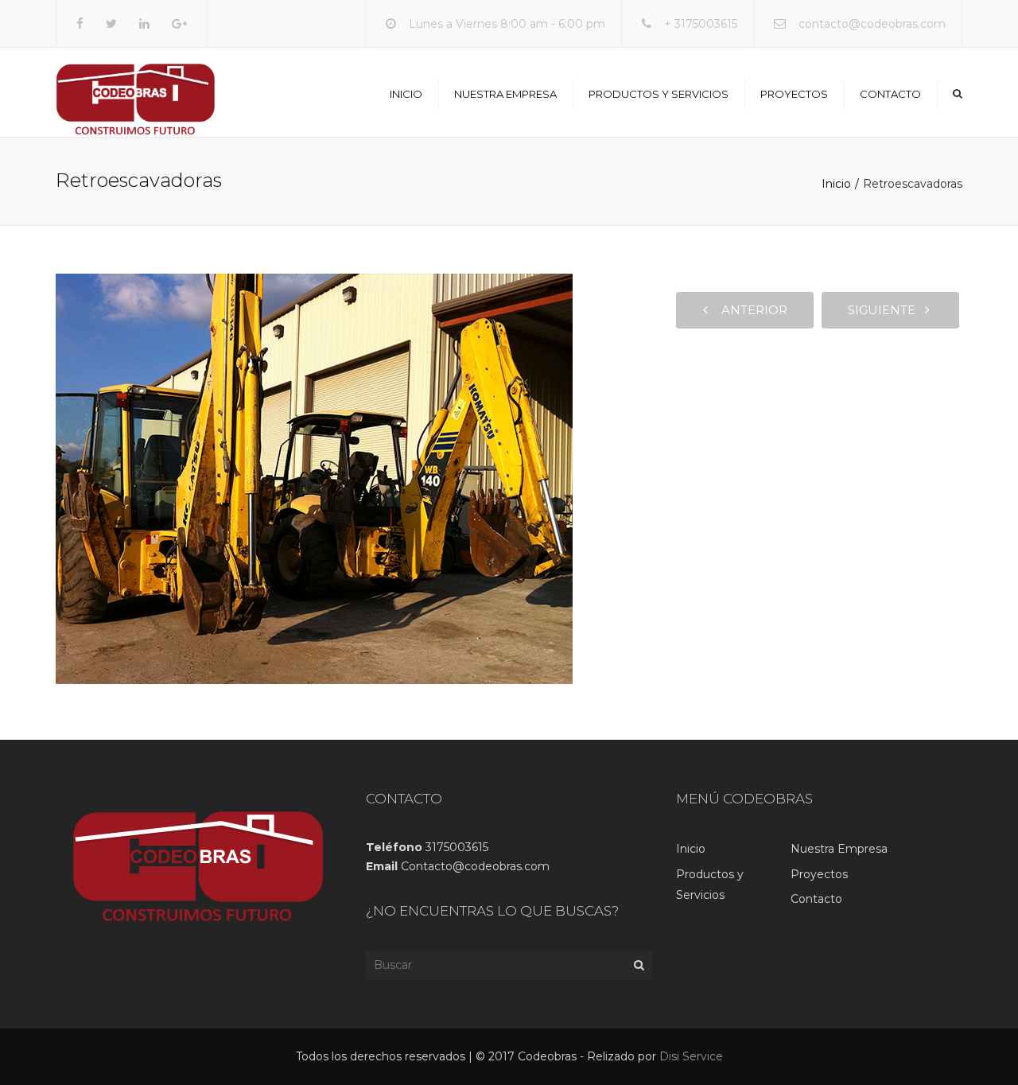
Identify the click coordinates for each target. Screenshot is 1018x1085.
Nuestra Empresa (505, 94)
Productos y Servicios (659, 94)
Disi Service (691, 1056)
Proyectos (794, 94)
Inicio (406, 94)
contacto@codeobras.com (872, 24)
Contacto (890, 94)
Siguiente (886, 309)
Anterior (749, 309)
